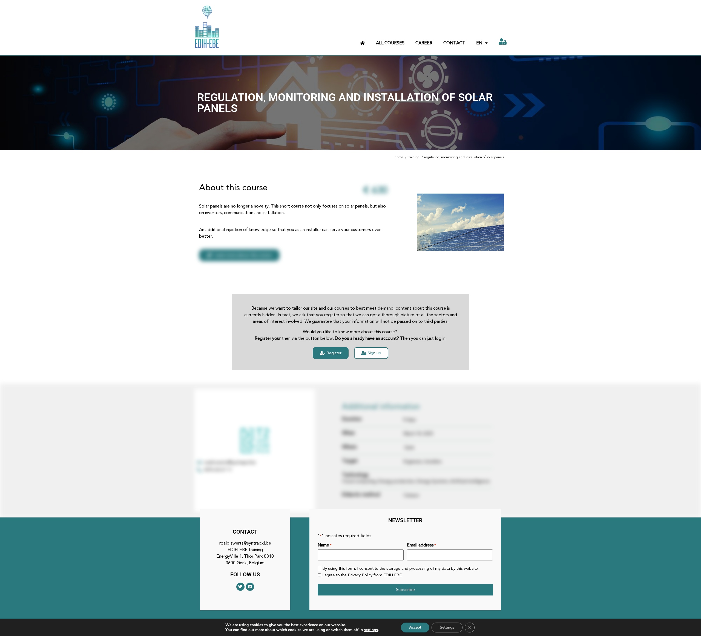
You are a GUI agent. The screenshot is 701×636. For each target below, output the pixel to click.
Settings (447, 627)
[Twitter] (240, 587)
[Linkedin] (250, 587)
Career (423, 42)
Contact (454, 42)
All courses (390, 42)
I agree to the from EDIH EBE (362, 575)
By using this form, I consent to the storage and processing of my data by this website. (400, 568)
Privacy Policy (360, 574)
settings (371, 630)
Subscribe (405, 589)
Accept (415, 627)
